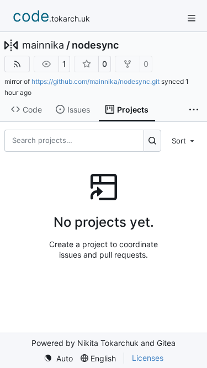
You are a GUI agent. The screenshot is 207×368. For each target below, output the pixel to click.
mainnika (43, 45)
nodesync (95, 45)
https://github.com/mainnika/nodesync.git (95, 81)
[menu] (184, 141)
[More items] (194, 109)
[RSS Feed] (17, 64)
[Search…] (153, 141)
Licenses (147, 357)
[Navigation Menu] (191, 18)
